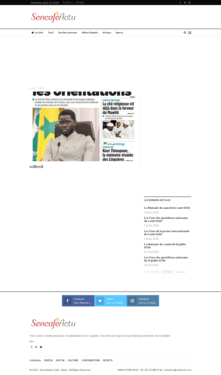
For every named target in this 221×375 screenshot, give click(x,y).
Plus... (32, 341)
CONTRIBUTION (91, 360)
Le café (39, 32)
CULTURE (73, 360)
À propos (80, 2)
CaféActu (35, 360)
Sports (119, 32)
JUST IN (60, 360)
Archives (67, 2)
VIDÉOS (48, 360)
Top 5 (51, 32)
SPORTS (107, 360)
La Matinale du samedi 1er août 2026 (167, 207)
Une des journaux (67, 32)
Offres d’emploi (90, 32)
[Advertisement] (110, 60)
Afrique (107, 32)
